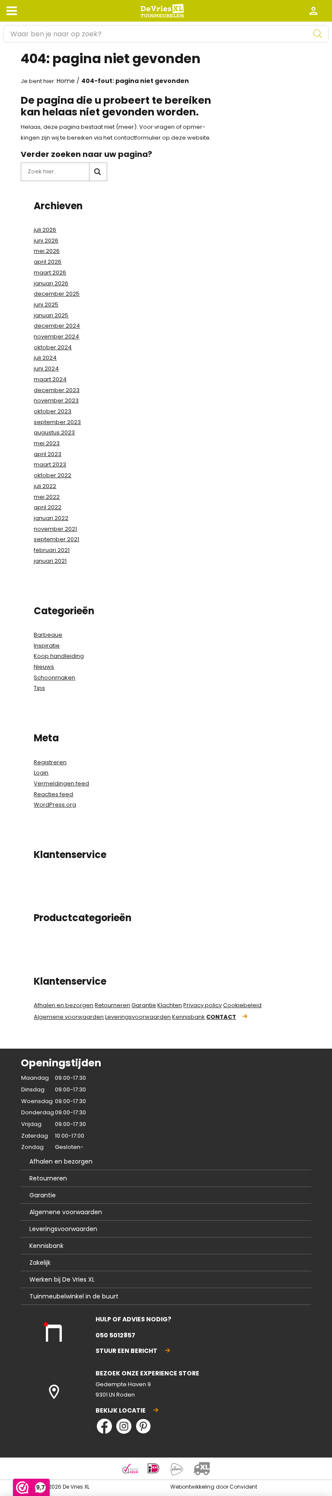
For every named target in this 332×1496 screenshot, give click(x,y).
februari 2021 (52, 550)
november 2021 (55, 529)
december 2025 (57, 294)
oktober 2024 (53, 347)
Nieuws (44, 667)
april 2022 (47, 507)
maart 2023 (50, 464)
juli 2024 (45, 358)
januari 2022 (51, 518)
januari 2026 (51, 283)
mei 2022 (47, 497)
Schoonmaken (54, 677)
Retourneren (112, 1005)
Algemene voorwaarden (69, 1017)
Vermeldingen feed (61, 783)
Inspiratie (47, 645)
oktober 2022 (52, 475)
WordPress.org (55, 805)
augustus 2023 (54, 432)
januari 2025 (51, 315)
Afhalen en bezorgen (63, 1005)
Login (41, 773)
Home (66, 81)
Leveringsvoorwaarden (138, 1017)
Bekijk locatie (121, 1410)
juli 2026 (45, 230)
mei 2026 (47, 251)
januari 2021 (50, 561)
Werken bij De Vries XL (62, 1279)
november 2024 (56, 336)
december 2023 (57, 390)
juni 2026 (46, 240)
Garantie (143, 1005)
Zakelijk (40, 1262)
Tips (39, 688)
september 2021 (56, 539)
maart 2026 (50, 272)
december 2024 (57, 326)
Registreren (50, 762)
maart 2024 (50, 379)
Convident (243, 1486)
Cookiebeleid (242, 1005)
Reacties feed (53, 794)
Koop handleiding (59, 656)
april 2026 (47, 262)
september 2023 (57, 422)
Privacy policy (202, 1005)
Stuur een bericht (126, 1350)
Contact (221, 1017)
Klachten (169, 1005)
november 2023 (56, 400)
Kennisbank (188, 1017)
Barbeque (48, 635)
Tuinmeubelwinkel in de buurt (73, 1296)
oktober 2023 (52, 411)
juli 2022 (45, 486)
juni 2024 (46, 368)
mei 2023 (47, 443)
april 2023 (47, 454)
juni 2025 (46, 304)
